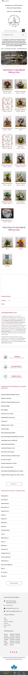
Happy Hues (20, 146)
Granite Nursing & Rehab (7, 444)
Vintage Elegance (21, 201)
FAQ (5, 626)
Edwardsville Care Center (8, 417)
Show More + (14, 483)
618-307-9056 (17, 11)
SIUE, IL (3, 568)
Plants (7, 248)
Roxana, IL (3, 526)
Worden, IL (4, 576)
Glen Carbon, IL (5, 507)
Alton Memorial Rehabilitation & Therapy (12, 471)
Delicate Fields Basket (21, 183)
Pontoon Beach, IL (6, 557)
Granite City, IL (5, 511)
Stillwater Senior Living (7, 425)
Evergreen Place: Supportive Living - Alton (12, 475)
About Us (6, 623)
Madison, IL (4, 519)
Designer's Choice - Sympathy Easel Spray (7, 146)
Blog (5, 618)
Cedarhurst (4, 421)
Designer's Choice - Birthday (7, 109)
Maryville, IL (4, 522)
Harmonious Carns (7, 91)
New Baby (7, 266)
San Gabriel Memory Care (8, 448)
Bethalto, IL (4, 545)
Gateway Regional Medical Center (10, 394)
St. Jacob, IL (4, 572)
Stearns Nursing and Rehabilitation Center (12, 436)
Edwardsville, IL (5, 503)
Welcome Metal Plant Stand (7, 183)
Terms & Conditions (8, 621)
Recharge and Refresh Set (20, 109)
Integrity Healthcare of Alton (9, 463)
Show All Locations (14, 583)
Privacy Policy (7, 625)
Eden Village (4, 410)
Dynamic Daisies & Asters (20, 165)
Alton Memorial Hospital (7, 452)
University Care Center (7, 413)
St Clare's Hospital (6, 459)
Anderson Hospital (6, 398)
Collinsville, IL (4, 496)
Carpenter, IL (4, 549)
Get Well (21, 248)
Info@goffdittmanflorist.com (12, 608)
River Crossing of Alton (7, 467)
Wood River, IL (5, 538)
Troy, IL (3, 534)
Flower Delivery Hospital (10, 48)
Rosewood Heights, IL (7, 564)
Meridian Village (5, 406)
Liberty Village (5, 429)
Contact (6, 619)
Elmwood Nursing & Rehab (8, 433)
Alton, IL (3, 541)
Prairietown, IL (5, 561)
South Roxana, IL (5, 530)
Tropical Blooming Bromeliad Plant (7, 128)
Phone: (3, 304)
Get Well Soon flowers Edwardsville (12, 320)
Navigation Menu (8, 35)
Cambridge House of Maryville (9, 440)
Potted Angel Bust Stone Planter (7, 220)
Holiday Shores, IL (6, 553)
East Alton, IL (4, 499)
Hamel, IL (3, 515)
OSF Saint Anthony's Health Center (10, 455)
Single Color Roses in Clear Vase (20, 128)
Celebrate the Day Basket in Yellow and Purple (20, 91)
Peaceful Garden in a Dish (7, 165)
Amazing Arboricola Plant (7, 201)
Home (2, 48)
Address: (3, 300)
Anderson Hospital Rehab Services (10, 402)
